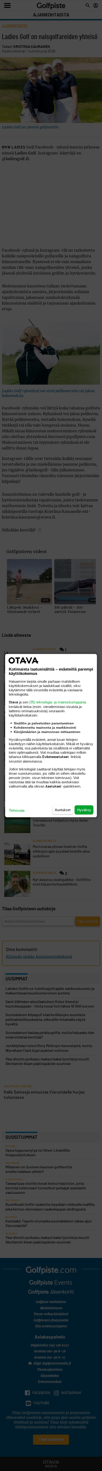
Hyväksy (84, 810)
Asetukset (62, 810)
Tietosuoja (16, 810)
